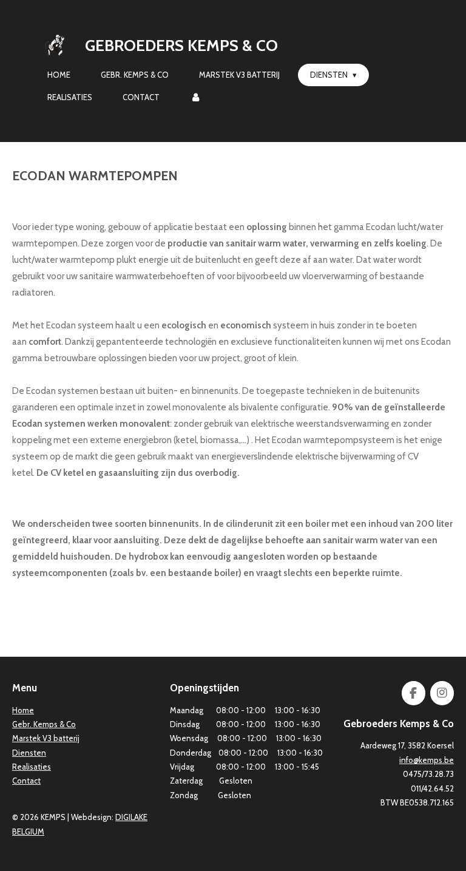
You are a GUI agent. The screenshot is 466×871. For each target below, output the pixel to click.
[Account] (195, 97)
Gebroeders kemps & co (181, 45)
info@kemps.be (426, 760)
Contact (26, 780)
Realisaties (31, 766)
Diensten (29, 752)
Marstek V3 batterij (45, 738)
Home (23, 710)
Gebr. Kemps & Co (44, 724)
